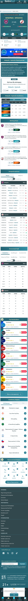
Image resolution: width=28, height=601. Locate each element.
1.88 (16, 115)
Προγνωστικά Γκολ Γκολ (6, 508)
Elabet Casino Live (5, 541)
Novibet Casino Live (5, 538)
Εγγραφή (22, 563)
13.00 (20, 112)
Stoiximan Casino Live (6, 536)
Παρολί (2, 515)
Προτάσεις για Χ (4, 512)
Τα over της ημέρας (5, 510)
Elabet (7, 338)
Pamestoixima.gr (10, 346)
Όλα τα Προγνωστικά (13, 482)
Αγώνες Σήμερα (4, 500)
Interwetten (9, 377)
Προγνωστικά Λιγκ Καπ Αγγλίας (11, 14)
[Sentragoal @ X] (7, 553)
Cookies (15, 592)
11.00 (20, 108)
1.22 (12, 105)
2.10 (12, 115)
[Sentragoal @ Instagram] (12, 553)
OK (14, 594)
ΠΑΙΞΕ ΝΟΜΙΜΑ (18, 54)
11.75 (20, 105)
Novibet (8, 330)
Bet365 (8, 361)
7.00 (16, 108)
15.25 (20, 115)
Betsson (8, 384)
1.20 (12, 112)
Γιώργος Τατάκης (13, 64)
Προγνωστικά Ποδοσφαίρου (7, 505)
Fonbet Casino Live (5, 545)
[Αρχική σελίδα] (0, 11)
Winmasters (9, 369)
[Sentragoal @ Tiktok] (16, 553)
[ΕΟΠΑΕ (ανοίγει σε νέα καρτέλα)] (17, 584)
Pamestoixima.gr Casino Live (7, 543)
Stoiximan (8, 322)
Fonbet (8, 353)
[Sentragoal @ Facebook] (3, 553)
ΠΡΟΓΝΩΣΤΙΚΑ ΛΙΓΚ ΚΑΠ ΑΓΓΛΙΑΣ (7, 11)
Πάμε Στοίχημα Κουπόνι (6, 492)
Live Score (3, 497)
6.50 (16, 112)
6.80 (16, 105)
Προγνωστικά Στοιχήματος (7, 495)
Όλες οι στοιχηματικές (13, 394)
